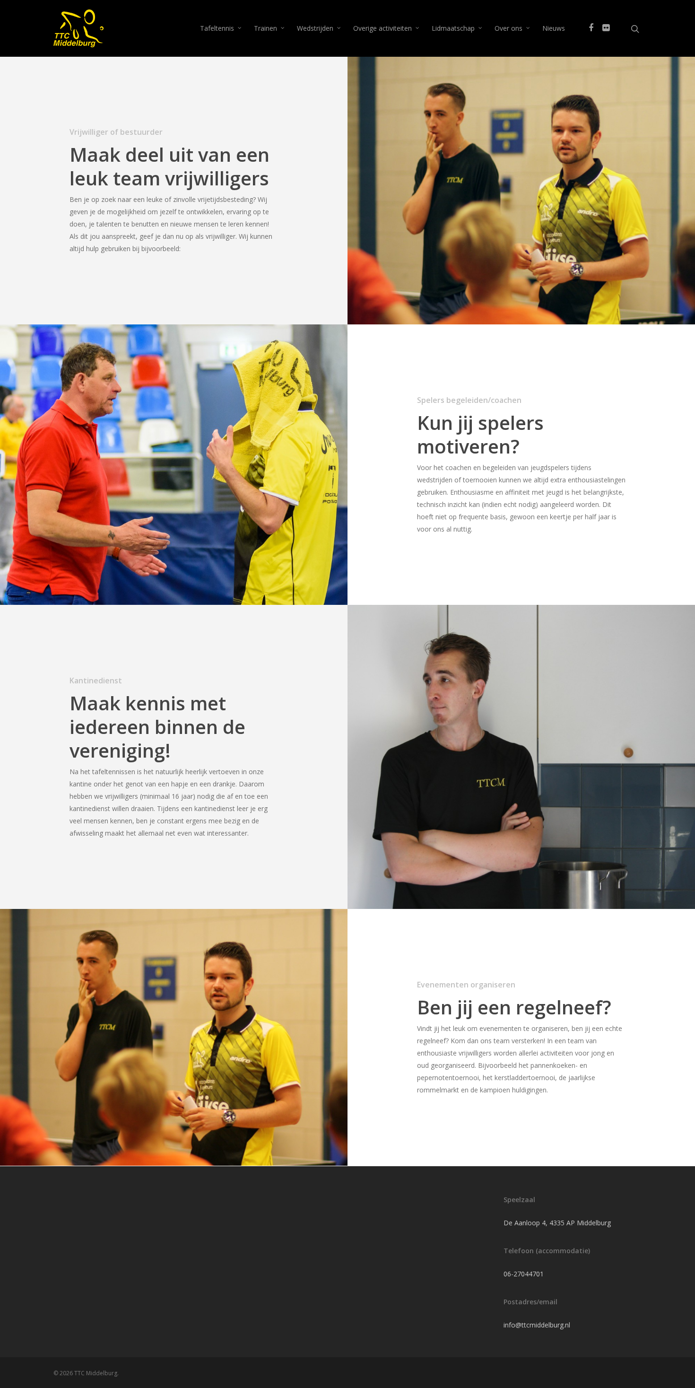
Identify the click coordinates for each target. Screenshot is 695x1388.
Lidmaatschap (453, 28)
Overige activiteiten (382, 28)
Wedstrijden (315, 28)
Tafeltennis (217, 28)
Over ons (508, 28)
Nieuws (553, 28)
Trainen (265, 28)
